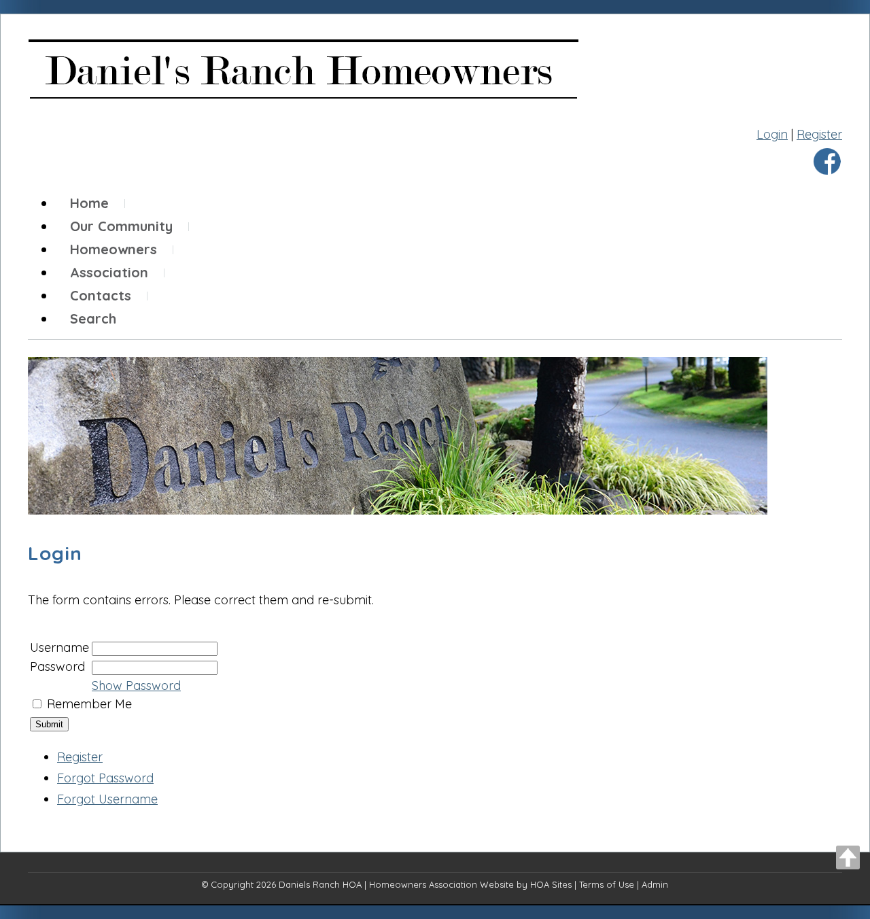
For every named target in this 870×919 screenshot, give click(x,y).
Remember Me (89, 704)
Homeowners (113, 249)
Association (109, 272)
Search (93, 318)
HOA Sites (551, 884)
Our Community (121, 226)
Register (819, 134)
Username (59, 647)
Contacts (100, 295)
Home (89, 202)
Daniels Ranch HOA (320, 884)
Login (772, 134)
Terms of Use (606, 884)
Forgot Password (105, 778)
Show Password (136, 685)
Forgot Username (107, 799)
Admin (655, 884)
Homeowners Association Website (441, 884)
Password (57, 666)
